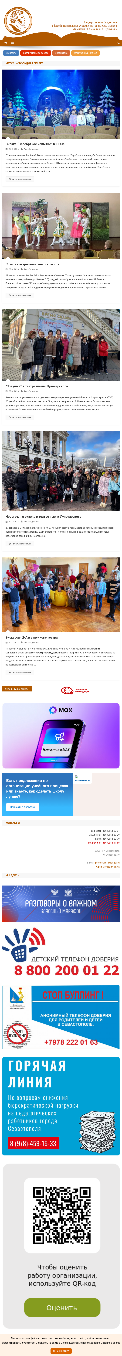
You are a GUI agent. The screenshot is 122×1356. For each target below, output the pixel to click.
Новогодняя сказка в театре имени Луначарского (43, 516)
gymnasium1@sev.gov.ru (107, 862)
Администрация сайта (108, 867)
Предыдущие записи (17, 689)
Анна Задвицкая (32, 149)
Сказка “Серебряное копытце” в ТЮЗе (35, 144)
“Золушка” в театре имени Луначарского (37, 386)
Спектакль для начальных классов (32, 264)
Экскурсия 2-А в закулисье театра (32, 637)
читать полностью (21, 179)
